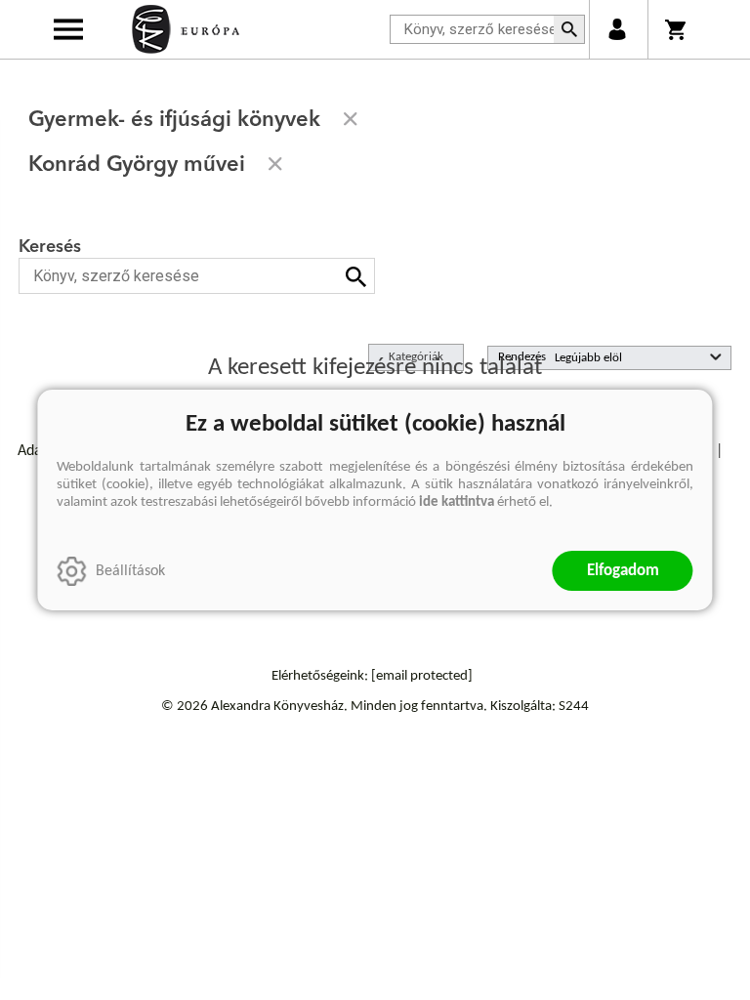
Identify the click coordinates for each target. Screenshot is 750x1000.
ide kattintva (456, 502)
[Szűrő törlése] (350, 119)
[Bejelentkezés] (617, 29)
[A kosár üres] (677, 29)
